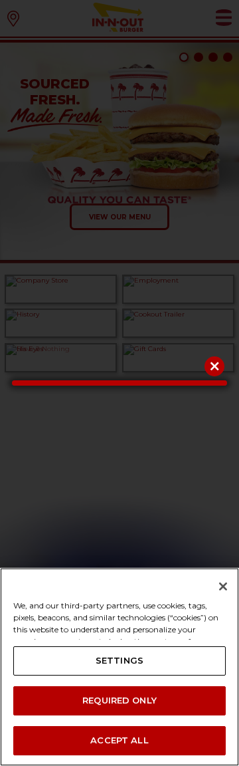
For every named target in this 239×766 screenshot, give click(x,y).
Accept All (119, 740)
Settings (119, 660)
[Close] (223, 586)
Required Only (119, 700)
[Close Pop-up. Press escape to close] (214, 366)
